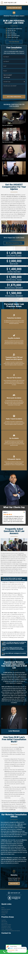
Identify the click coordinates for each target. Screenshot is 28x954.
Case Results (4, 911)
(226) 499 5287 (14, 883)
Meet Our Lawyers (6, 909)
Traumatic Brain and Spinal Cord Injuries (10, 930)
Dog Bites (3, 920)
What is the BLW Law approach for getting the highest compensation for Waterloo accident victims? (14, 643)
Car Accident (4, 923)
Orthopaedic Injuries (6, 926)
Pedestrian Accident (6, 927)
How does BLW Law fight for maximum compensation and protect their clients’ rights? (13, 579)
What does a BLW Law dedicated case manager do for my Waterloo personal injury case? (13, 649)
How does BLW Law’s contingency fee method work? (14, 654)
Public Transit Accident (6, 929)
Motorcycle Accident (6, 924)
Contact (3, 914)
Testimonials (4, 912)
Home (2, 907)
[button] (14, 579)
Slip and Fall (4, 921)
